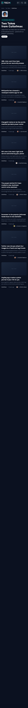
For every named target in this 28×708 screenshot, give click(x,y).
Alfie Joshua (24, 70)
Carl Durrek (24, 131)
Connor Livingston (22, 226)
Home (2, 8)
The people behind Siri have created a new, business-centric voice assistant (11, 185)
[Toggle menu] (25, 2)
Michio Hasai (23, 194)
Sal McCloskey (23, 163)
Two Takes (8, 8)
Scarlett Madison (22, 102)
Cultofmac (4, 70)
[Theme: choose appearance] (18, 2)
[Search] (22, 2)
